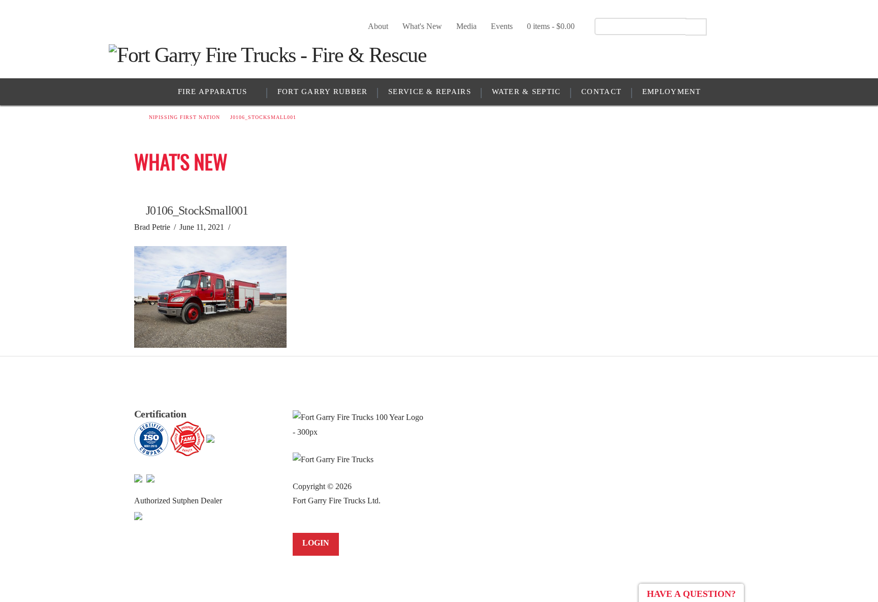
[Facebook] (727, 26)
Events (502, 26)
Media (466, 26)
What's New (422, 26)
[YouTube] (745, 26)
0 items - (551, 26)
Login (315, 542)
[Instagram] (763, 26)
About (378, 26)
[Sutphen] (138, 515)
